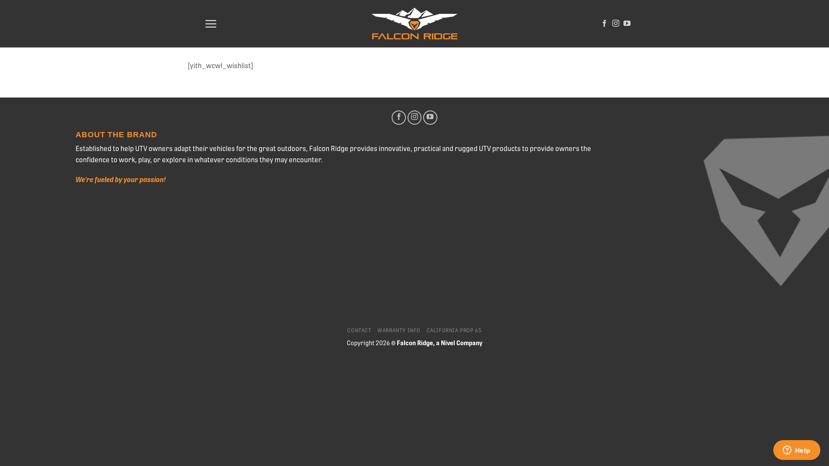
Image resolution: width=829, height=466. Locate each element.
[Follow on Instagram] (615, 24)
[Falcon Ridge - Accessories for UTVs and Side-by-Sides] (414, 24)
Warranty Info (399, 330)
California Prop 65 (454, 330)
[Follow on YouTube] (626, 24)
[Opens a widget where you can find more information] (796, 451)
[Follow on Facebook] (604, 24)
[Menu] (210, 24)
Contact (359, 330)
